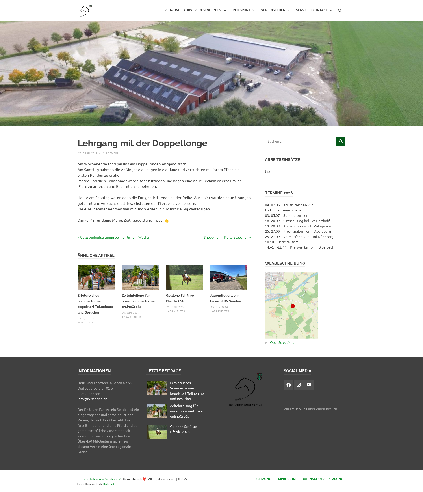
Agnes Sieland (88, 322)
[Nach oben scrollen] (415, 484)
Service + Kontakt (312, 10)
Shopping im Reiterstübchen (226, 237)
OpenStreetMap (282, 342)
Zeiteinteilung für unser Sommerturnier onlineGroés (139, 301)
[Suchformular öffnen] (339, 10)
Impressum (286, 479)
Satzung (263, 479)
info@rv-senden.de (93, 399)
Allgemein (110, 153)
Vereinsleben (273, 10)
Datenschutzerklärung (322, 479)
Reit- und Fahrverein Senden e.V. (193, 10)
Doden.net (108, 483)
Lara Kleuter (131, 316)
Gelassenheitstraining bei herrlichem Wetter (115, 237)
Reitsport (241, 10)
